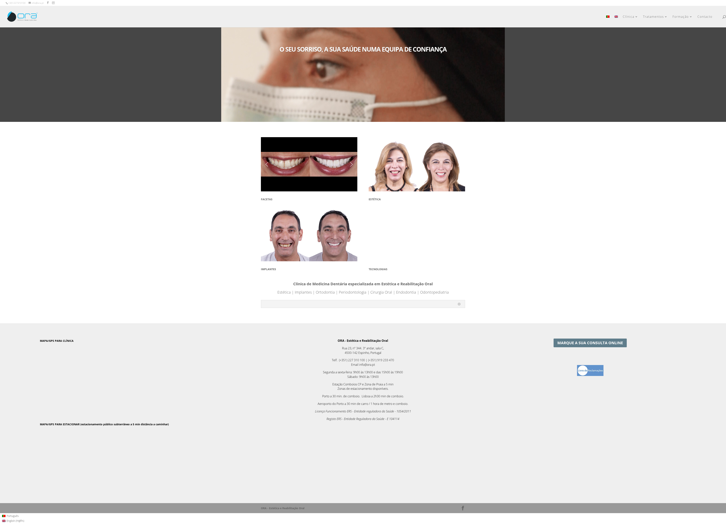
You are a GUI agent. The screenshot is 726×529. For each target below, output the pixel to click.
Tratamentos (653, 17)
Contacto (704, 17)
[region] (309, 164)
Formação (680, 17)
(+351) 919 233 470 (381, 360)
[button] (267, 164)
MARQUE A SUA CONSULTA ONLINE (590, 342)
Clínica (628, 17)
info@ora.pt (367, 365)
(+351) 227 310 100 (352, 360)
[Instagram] (53, 3)
